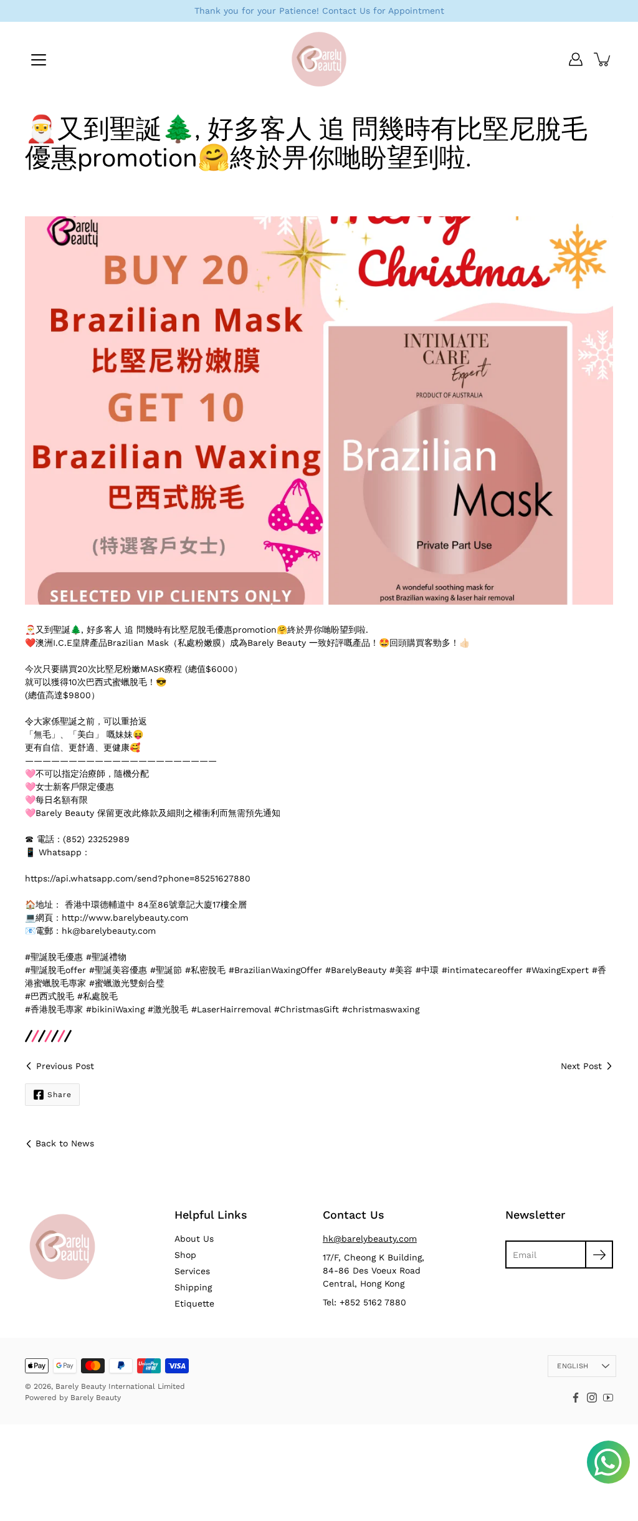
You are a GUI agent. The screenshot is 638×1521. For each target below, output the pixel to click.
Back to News (65, 1143)
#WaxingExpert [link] (557, 970)
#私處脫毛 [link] (97, 996)
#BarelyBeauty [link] (355, 970)
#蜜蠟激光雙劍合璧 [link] (126, 983)
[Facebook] (576, 1398)
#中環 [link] (427, 970)
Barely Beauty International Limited (120, 1386)
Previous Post (65, 1066)
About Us (194, 1239)
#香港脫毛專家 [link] (54, 1009)
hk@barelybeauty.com (370, 1239)
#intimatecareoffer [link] (482, 970)
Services (192, 1271)
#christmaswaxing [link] (380, 1009)
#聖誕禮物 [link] (106, 957)
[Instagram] (592, 1398)
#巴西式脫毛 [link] (49, 996)
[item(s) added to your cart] (603, 59)
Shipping (193, 1287)
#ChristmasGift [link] (306, 1009)
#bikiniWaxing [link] (115, 1009)
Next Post (581, 1066)
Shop (185, 1255)
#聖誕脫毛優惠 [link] (54, 957)
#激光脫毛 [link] (168, 1009)
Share (59, 1094)
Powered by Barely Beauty (73, 1397)
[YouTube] (608, 1398)
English (572, 1366)
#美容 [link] (400, 970)
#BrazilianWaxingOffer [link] (275, 970)
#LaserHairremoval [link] (231, 1009)
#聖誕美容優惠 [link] (118, 970)
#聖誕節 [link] (166, 970)
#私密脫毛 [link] (205, 970)
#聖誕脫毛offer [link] (55, 970)
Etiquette (194, 1303)
